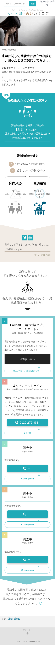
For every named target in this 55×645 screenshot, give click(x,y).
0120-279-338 (29, 422)
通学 (10, 618)
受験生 (17, 618)
